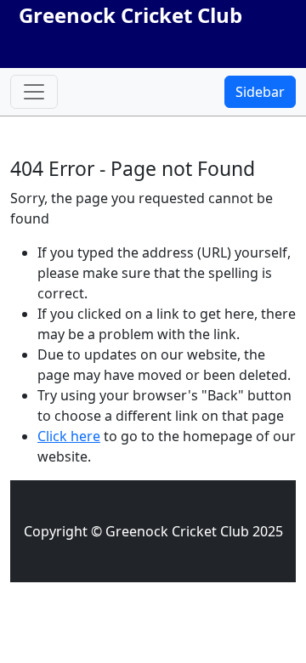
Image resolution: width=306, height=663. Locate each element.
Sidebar (260, 91)
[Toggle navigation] (34, 92)
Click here (68, 436)
